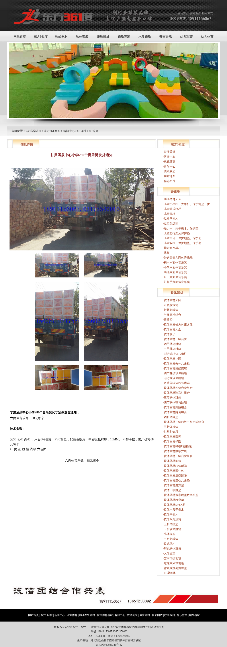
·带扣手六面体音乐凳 (176, 282)
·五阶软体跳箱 (172, 529)
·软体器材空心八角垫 (176, 480)
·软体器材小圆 (172, 358)
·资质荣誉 (169, 151)
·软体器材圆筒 (172, 461)
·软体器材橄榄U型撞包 (177, 446)
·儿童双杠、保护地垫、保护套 (182, 243)
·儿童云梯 (169, 213)
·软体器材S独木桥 (174, 504)
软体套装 (82, 36)
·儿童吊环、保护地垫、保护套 (182, 238)
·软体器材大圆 (172, 300)
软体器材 (177, 292)
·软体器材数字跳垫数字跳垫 (180, 495)
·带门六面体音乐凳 (175, 277)
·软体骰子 (169, 334)
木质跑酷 (145, 36)
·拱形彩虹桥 (170, 431)
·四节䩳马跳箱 (172, 344)
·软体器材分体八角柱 (176, 363)
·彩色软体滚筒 (172, 548)
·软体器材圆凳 (172, 436)
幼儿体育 (207, 36)
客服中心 (120, 615)
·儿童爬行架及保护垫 (176, 233)
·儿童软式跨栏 (172, 209)
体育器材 (144, 615)
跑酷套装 (124, 36)
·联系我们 (169, 171)
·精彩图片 (169, 181)
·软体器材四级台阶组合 (178, 387)
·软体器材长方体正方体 (178, 324)
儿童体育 (72, 615)
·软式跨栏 (169, 543)
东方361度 (41, 36)
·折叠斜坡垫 (170, 310)
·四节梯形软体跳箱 (175, 373)
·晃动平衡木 (170, 218)
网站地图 (195, 13)
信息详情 (27, 144)
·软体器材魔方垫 (173, 485)
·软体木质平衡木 (173, 509)
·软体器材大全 (172, 329)
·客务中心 (169, 156)
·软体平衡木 (170, 514)
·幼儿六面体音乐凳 (175, 272)
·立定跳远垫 (170, 223)
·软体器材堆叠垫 (173, 500)
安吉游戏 (165, 36)
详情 (83, 131)
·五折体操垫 (170, 524)
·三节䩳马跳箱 (172, 349)
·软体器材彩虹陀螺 (175, 368)
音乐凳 (175, 192)
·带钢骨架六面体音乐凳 (178, 257)
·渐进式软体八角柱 (175, 353)
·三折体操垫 (170, 426)
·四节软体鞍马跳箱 (175, 402)
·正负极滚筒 (170, 305)
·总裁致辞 (169, 161)
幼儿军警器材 (87, 615)
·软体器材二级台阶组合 (178, 456)
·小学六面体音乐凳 (175, 267)
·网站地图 (169, 176)
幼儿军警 (186, 36)
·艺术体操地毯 (172, 558)
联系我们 (169, 615)
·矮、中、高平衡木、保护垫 (180, 228)
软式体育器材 (105, 615)
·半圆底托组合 (172, 314)
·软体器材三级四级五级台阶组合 (183, 422)
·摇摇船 (167, 319)
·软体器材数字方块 (175, 451)
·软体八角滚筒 (172, 519)
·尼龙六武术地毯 (173, 563)
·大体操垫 (169, 553)
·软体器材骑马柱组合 (176, 392)
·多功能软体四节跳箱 (176, 383)
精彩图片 (157, 615)
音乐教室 (182, 615)
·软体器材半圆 (172, 441)
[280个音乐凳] (57, 278)
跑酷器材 (103, 36)
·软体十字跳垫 (172, 490)
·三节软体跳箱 (172, 397)
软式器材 (61, 36)
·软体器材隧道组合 (175, 412)
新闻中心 (69, 131)
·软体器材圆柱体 (173, 470)
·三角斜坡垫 (170, 538)
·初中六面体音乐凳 (175, 262)
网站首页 (183, 13)
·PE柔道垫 (169, 573)
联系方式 (207, 13)
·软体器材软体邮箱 (175, 465)
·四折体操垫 (170, 417)
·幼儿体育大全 (172, 199)
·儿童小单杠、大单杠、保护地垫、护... (187, 204)
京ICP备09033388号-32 (109, 644)
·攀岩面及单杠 (172, 248)
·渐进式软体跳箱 (173, 378)
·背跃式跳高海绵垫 (175, 568)
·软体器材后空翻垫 (175, 475)
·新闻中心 (169, 166)
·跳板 (166, 252)
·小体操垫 (169, 534)
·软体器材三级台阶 (175, 339)
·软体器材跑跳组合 (175, 407)
